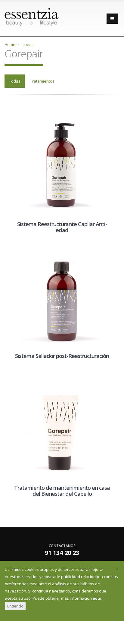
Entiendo (15, 606)
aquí (97, 598)
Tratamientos (42, 81)
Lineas (28, 44)
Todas (14, 81)
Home (10, 44)
